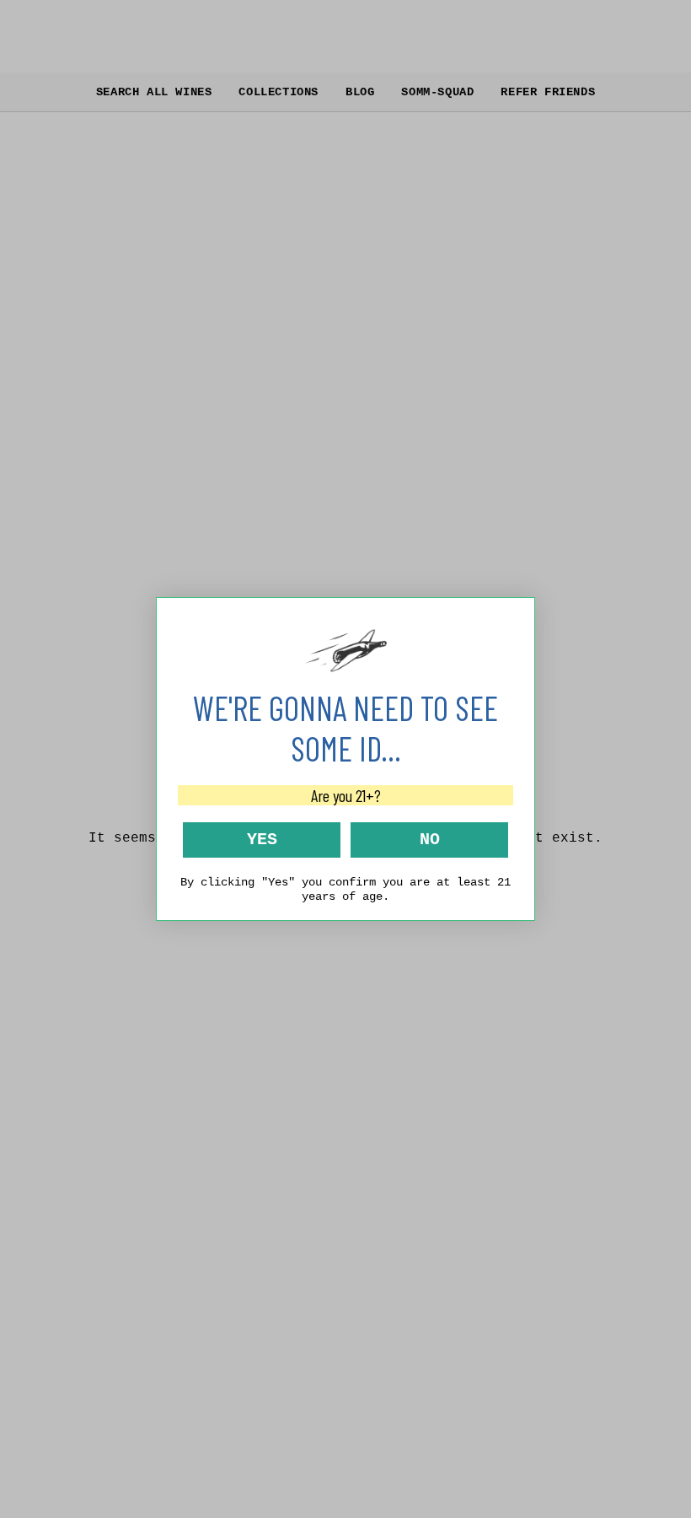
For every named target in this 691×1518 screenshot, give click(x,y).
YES (262, 839)
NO (430, 839)
